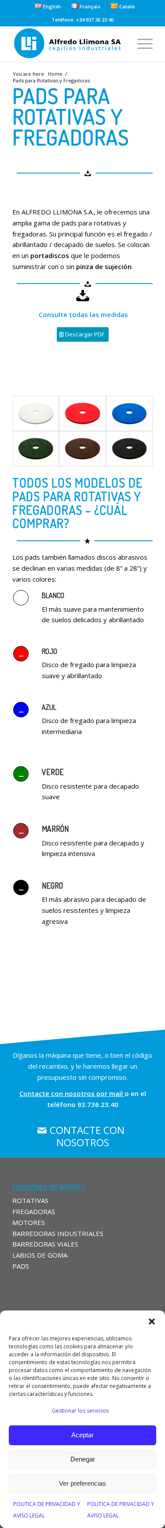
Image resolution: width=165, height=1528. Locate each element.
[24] (82, 413)
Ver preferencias (82, 1483)
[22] (35, 448)
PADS (20, 1266)
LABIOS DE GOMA (39, 1255)
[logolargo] (68, 43)
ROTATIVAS (30, 1200)
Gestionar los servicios (80, 1410)
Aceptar (82, 1435)
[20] (129, 448)
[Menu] (140, 43)
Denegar (82, 1459)
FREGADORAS (33, 1211)
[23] (129, 413)
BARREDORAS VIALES (45, 1244)
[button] (151, 1321)
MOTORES (28, 1222)
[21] (82, 448)
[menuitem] (48, 6)
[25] (35, 413)
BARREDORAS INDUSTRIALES (57, 1233)
